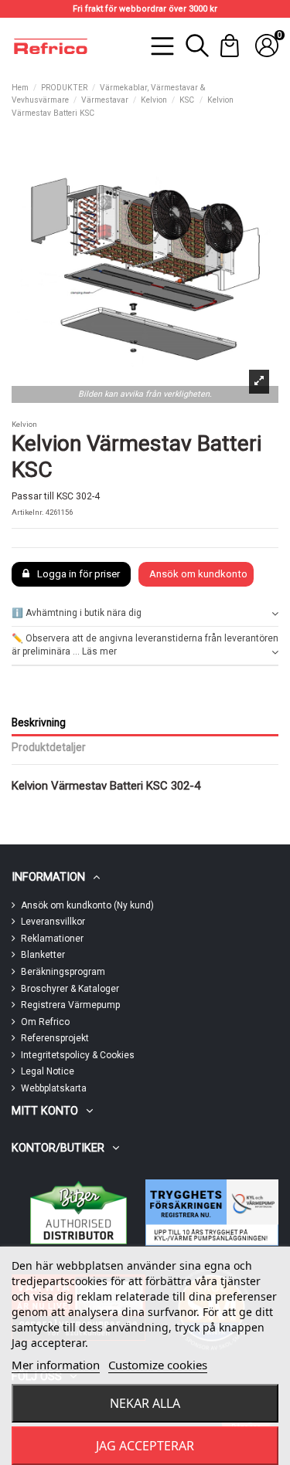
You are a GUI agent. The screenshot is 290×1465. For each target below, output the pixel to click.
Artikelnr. (28, 512)
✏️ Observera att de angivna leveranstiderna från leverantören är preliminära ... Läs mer (145, 645)
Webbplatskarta (54, 1088)
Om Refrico (45, 1022)
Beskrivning (39, 722)
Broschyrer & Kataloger (70, 988)
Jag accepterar (145, 1445)
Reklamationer (52, 938)
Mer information (56, 1364)
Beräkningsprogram (63, 971)
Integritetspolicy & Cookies (78, 1055)
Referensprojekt (55, 1038)
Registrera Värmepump (70, 1005)
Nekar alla (145, 1403)
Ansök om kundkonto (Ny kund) (87, 905)
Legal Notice (47, 1071)
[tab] (145, 613)
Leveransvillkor (53, 921)
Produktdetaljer (49, 747)
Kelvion (24, 424)
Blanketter (43, 954)
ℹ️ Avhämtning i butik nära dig (77, 612)
